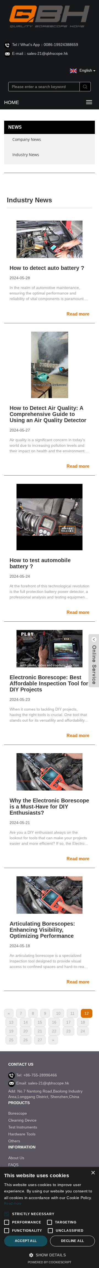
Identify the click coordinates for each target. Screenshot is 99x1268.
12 (86, 1013)
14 (25, 1022)
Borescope (17, 1113)
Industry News (25, 154)
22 (54, 1031)
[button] (49, 1255)
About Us (16, 1158)
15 (40, 1022)
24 (83, 1031)
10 (58, 1013)
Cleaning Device (22, 1120)
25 (11, 1040)
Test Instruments (22, 1127)
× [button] (93, 1173)
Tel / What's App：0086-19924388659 (45, 44)
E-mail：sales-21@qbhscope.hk (40, 53)
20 (25, 1031)
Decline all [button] (72, 1241)
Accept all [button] (26, 1241)
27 (40, 1040)
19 (11, 1031)
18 (83, 1022)
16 (54, 1022)
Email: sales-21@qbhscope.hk (42, 1083)
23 (68, 1031)
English (86, 70)
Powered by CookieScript (50, 1262)
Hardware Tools (21, 1134)
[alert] (49, 1217)
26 (25, 1040)
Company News (26, 139)
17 (68, 1022)
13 (11, 1022)
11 (72, 1013)
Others (14, 1141)
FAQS (13, 1165)
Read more (13, 1203)
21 (40, 1031)
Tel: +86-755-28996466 (36, 1075)
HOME (11, 102)
